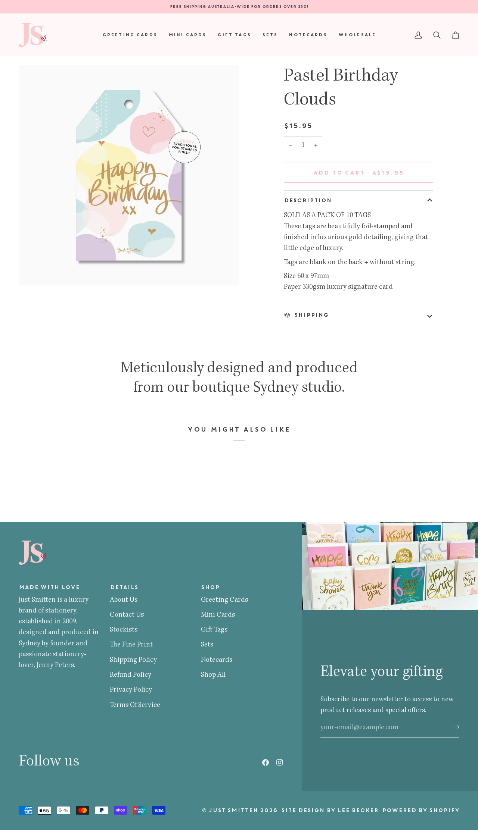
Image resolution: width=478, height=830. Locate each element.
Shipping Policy (133, 660)
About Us (123, 600)
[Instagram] (279, 762)
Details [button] (124, 587)
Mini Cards (218, 615)
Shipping (310, 315)
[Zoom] (32, 271)
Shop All (213, 675)
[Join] (453, 727)
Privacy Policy (131, 690)
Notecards (216, 660)
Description (308, 200)
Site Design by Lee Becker (329, 810)
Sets (207, 645)
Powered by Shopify (420, 810)
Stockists (123, 630)
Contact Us (127, 615)
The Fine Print (131, 645)
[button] (130, 34)
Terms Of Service (135, 705)
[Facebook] (265, 762)
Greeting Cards (224, 600)
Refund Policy (130, 675)
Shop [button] (210, 587)
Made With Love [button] (49, 587)
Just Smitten (233, 810)
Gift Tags (214, 630)
